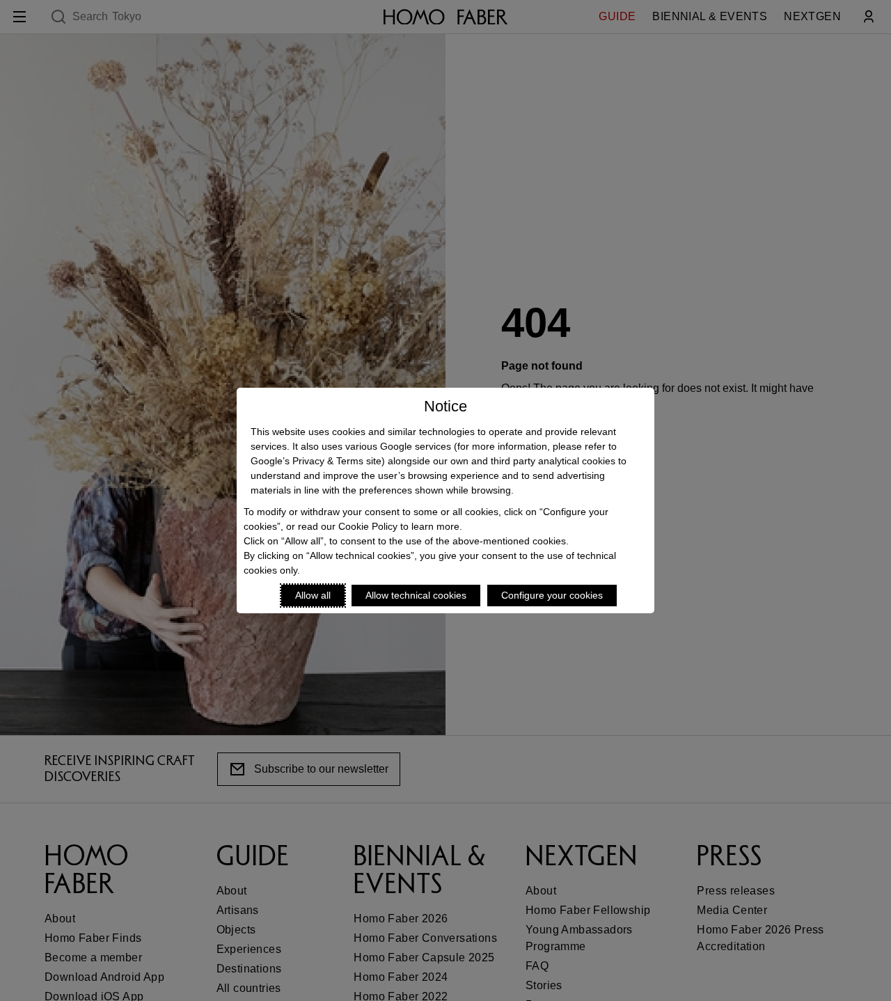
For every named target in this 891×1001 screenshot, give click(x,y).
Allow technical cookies (415, 595)
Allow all (313, 595)
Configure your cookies (552, 595)
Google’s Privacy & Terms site (316, 460)
